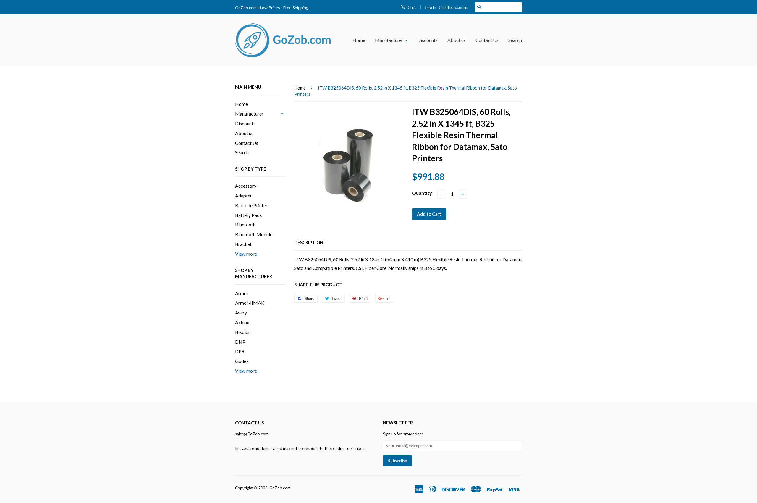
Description (308, 242)
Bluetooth (245, 224)
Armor (241, 293)
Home (358, 40)
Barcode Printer (251, 205)
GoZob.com (280, 488)
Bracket (243, 244)
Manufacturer (389, 40)
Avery (241, 312)
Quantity (422, 193)
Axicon (242, 322)
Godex (242, 361)
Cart (411, 7)
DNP (240, 342)
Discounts (427, 40)
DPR (240, 351)
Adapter (243, 195)
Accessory (245, 186)
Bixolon (243, 332)
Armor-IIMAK (249, 303)
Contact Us (487, 40)
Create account (453, 7)
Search (515, 40)
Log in (430, 7)
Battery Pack (248, 215)
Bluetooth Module (253, 234)
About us (456, 40)
